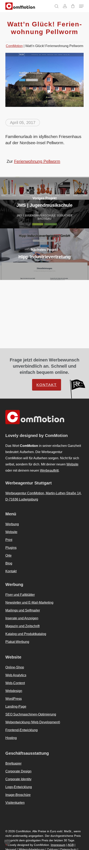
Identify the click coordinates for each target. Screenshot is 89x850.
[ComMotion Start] (9, 6)
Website (72, 464)
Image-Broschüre (18, 795)
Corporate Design (18, 771)
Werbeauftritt (49, 470)
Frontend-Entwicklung (21, 730)
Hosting (11, 738)
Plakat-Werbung (17, 641)
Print (8, 540)
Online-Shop (14, 667)
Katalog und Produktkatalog (25, 634)
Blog (8, 563)
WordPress (13, 698)
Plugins (11, 547)
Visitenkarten (15, 802)
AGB (71, 844)
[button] (81, 6)
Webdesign (13, 691)
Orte (8, 555)
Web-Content (15, 683)
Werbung (12, 524)
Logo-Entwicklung (18, 787)
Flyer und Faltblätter (20, 594)
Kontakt (46, 385)
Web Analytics (15, 675)
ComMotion (14, 46)
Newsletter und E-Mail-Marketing (29, 602)
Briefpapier (13, 763)
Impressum (58, 844)
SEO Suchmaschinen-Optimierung (30, 714)
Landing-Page (15, 706)
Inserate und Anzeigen (21, 618)
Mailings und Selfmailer (22, 610)
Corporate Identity (18, 779)
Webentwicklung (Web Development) (32, 722)
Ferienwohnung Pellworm (37, 161)
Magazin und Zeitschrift (22, 626)
